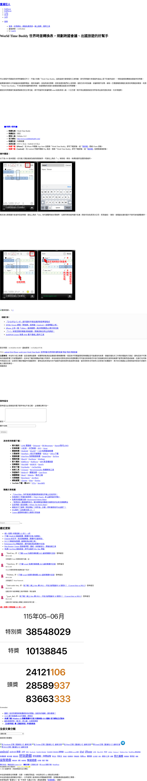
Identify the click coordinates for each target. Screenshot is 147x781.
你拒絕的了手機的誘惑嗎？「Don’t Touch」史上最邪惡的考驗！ (36, 497)
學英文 (59, 756)
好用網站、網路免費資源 (23, 26)
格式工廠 (39, 475)
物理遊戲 (126, 756)
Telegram (36, 446)
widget (110, 752)
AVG (39, 448)
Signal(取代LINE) (62, 446)
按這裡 (85, 146)
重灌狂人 (5, 4)
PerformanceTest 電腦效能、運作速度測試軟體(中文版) (24, 544)
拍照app (83, 756)
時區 (64, 352)
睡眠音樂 (14, 760)
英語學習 (23, 760)
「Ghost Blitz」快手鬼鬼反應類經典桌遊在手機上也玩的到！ (35, 494)
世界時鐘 (44, 352)
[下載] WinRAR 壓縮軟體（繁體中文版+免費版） (22, 536)
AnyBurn (35, 478)
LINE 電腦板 (26, 446)
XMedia (31, 475)
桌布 (99, 756)
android (7, 352)
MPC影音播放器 (46, 462)
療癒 (137, 756)
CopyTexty (43, 472)
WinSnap (41, 459)
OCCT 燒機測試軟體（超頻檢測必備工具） (20, 541)
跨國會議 (73, 352)
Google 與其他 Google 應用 (72, 752)
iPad (11, 352)
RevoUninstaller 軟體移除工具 (42, 470)
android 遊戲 (15, 752)
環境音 (132, 756)
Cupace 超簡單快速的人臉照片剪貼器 (26, 512)
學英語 (65, 756)
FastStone (32, 459)
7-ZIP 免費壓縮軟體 (45, 451)
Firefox (37, 480)
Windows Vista (124, 752)
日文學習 (95, 756)
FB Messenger (47, 446)
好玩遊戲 (25, 755)
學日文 (54, 756)
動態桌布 (15, 756)
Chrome (24, 480)
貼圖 (43, 760)
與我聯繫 (51, 780)
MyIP (6, 15)
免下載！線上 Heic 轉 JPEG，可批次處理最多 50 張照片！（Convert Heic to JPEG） (54, 585)
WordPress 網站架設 (135, 752)
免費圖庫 (3, 756)
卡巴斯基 (32, 448)
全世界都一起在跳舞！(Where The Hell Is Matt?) (29, 505)
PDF (105, 752)
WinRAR (24, 451)
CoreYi (13, 31)
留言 (2, 421)
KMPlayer (7, 11)
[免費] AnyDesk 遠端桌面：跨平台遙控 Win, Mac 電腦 (24, 549)
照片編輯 (118, 756)
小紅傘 (24, 448)
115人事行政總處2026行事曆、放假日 (18, 716)
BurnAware (25, 478)
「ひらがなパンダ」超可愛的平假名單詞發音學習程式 (28, 322)
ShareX (24, 459)
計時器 (39, 760)
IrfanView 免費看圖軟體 (30, 456)
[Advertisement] (64, 55)
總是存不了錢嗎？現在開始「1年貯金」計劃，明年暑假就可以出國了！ (39, 507)
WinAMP (24, 464)
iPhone (15, 352)
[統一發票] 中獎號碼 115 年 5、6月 (17, 533)
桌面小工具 (105, 756)
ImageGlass (46, 456)
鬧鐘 (47, 760)
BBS (27, 752)
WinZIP (33, 451)
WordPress (56, 764)
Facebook (32, 752)
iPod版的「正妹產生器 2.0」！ (23, 510)
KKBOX (33, 464)
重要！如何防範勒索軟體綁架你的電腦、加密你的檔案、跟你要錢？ (30, 713)
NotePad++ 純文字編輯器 (31, 454)
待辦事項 (70, 756)
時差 (68, 352)
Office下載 (54, 454)
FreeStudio (25, 467)
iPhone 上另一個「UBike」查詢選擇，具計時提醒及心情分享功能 (32, 328)
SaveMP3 (41, 483)
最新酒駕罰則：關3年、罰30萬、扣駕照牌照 (21, 721)
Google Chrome (41, 752)
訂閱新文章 (34, 764)
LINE (94, 752)
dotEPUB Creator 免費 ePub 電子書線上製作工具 (25, 335)
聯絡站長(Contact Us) (14, 764)
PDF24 (45, 454)
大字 (6, 17)
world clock (23, 352)
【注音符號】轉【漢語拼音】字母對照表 (19, 724)
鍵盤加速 (33, 472)
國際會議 (58, 352)
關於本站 (3, 764)
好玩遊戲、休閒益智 (42, 756)
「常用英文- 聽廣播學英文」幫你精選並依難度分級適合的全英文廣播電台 (40, 502)
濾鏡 (111, 756)
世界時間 (51, 352)
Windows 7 (116, 752)
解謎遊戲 (32, 760)
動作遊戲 (9, 756)
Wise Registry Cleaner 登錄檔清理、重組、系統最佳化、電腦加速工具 (30, 546)
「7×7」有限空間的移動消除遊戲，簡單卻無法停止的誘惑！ (30, 331)
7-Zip (6, 13)
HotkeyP (24, 472)
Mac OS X (100, 752)
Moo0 (23, 475)
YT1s (34, 483)
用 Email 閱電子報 (45, 764)
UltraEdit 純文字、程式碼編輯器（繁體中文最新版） (24, 539)
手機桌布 (76, 756)
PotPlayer (7, 9)
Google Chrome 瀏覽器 (55, 752)
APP (23, 752)
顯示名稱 (3, 426)
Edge (31, 480)
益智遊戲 (5, 760)
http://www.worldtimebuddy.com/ (28, 139)
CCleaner (24, 470)
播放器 (89, 756)
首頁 (6, 21)
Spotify (41, 464)
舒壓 (19, 760)
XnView (56, 456)
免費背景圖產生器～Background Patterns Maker (29, 499)
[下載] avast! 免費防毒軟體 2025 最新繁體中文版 (37, 553)
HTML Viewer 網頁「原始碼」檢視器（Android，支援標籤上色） (32, 325)
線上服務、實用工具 (42, 26)
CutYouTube (36, 467)
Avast (45, 448)
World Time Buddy (33, 352)
